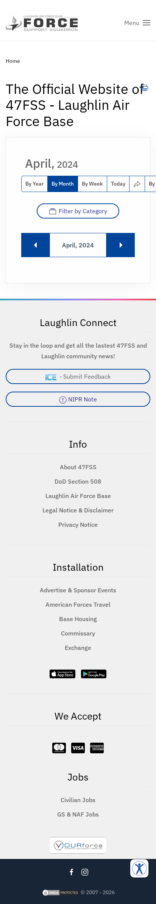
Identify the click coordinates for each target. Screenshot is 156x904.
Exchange (78, 647)
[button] (137, 23)
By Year (34, 183)
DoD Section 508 (78, 481)
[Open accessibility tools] (139, 868)
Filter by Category (83, 211)
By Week (92, 183)
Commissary (78, 633)
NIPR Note (82, 399)
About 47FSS (78, 467)
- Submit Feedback (83, 376)
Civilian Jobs (78, 800)
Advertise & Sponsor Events (78, 590)
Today (118, 183)
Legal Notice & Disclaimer (78, 510)
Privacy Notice (78, 524)
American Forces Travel (78, 604)
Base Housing (78, 619)
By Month (62, 183)
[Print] (144, 87)
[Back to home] (42, 23)
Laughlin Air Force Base (78, 496)
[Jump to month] (137, 184)
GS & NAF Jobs (78, 814)
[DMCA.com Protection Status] (61, 892)
